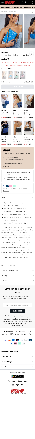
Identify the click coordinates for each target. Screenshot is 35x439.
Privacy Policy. (18, 325)
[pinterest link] (17, 385)
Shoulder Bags (12, 11)
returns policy (26, 179)
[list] (17, 32)
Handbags (4, 11)
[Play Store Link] (17, 376)
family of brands (18, 320)
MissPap (4, 52)
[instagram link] (13, 385)
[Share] (32, 11)
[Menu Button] (2, 2)
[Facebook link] (22, 385)
